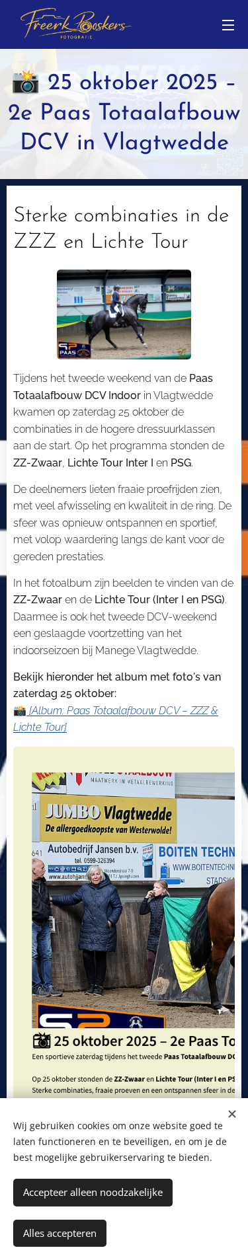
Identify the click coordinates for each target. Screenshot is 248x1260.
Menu (228, 24)
